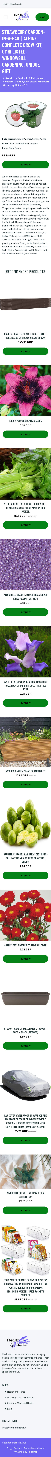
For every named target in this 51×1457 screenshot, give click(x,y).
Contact (18, 1448)
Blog (9, 1408)
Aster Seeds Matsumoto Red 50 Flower (25, 945)
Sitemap (33, 1451)
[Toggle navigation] (5, 16)
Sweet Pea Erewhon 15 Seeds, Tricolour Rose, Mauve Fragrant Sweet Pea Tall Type (25, 685)
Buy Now (26, 164)
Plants (42, 138)
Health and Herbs (16, 1391)
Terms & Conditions (34, 1448)
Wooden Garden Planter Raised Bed (25, 771)
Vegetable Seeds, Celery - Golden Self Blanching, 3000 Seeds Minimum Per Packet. (25, 507)
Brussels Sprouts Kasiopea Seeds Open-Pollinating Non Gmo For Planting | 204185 (26, 858)
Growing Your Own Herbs (20, 1397)
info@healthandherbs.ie (12, 4)
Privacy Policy (20, 1451)
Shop (42, 17)
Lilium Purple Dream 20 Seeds (25, 420)
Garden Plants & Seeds (26, 138)
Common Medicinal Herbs (20, 1403)
